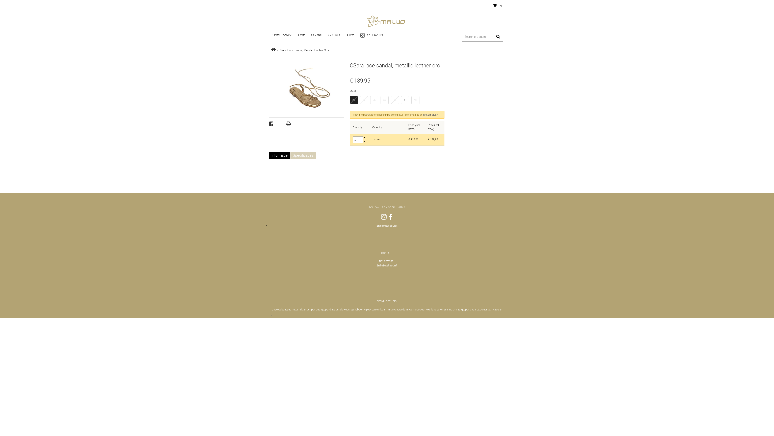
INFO (350, 34)
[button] (364, 138)
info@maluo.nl (431, 114)
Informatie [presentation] (280, 155)
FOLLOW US (374, 35)
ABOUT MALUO (282, 34)
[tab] (279, 155)
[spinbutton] (358, 139)
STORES (316, 34)
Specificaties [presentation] (303, 155)
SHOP (301, 34)
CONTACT (334, 34)
